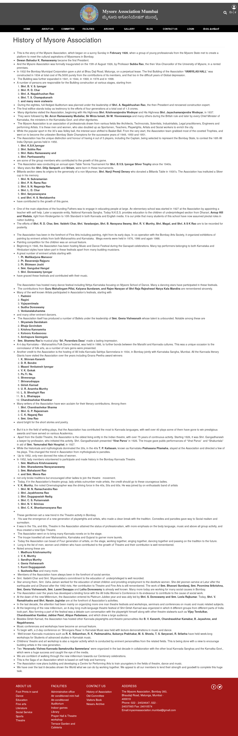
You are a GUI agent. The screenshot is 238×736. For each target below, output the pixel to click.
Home (27, 28)
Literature (21, 708)
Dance (19, 696)
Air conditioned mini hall (65, 696)
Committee (68, 28)
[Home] (119, 13)
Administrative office (63, 691)
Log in (234, 7)
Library (55, 712)
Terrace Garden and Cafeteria (63, 725)
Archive (109, 28)
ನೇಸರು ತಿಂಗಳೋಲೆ (211, 28)
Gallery (129, 28)
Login (190, 28)
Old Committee (95, 696)
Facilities (88, 28)
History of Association (99, 691)
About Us (47, 28)
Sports (19, 716)
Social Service (24, 712)
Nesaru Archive (95, 704)
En (231, 12)
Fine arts (21, 704)
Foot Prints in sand (27, 691)
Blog (150, 28)
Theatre (20, 720)
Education (22, 700)
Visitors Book (94, 700)
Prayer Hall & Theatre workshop (64, 717)
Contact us (170, 28)
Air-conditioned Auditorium (60, 701)
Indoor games (59, 707)
